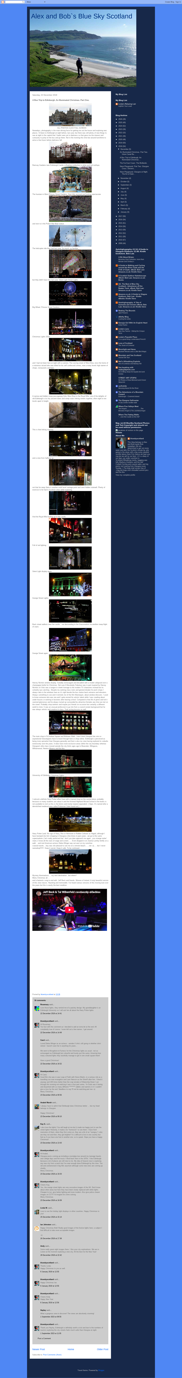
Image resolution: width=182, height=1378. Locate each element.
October (124, 182)
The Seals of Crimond (126, 345)
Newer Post (38, 1349)
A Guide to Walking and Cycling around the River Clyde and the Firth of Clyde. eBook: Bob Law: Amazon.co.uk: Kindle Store (131, 268)
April (123, 202)
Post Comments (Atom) (52, 1355)
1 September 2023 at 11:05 (50, 1333)
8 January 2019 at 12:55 (49, 1272)
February (124, 209)
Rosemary (44, 1005)
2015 (120, 223)
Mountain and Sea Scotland (129, 355)
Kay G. (43, 1124)
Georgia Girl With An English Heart (132, 323)
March (123, 205)
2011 (120, 237)
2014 (120, 226)
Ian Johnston (45, 1225)
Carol (42, 1040)
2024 (120, 126)
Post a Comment (44, 1338)
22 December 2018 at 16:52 (51, 1064)
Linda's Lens (123, 329)
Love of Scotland (125, 343)
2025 (120, 122)
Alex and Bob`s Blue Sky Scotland (81, 16)
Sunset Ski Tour (124, 357)
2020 (120, 139)
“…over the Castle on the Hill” (129, 417)
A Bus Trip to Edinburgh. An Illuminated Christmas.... (130, 159)
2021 (120, 136)
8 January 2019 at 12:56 (49, 1303)
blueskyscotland (47, 1021)
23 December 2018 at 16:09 (51, 1200)
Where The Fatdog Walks (128, 415)
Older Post (102, 1349)
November (125, 178)
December (125, 149)
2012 (120, 233)
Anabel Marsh (46, 1103)
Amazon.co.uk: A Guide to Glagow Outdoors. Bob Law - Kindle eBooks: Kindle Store (132, 296)
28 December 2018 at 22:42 (51, 1255)
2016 (120, 220)
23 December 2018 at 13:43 (51, 1143)
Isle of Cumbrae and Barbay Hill (129, 364)
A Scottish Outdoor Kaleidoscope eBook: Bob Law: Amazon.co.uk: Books (132, 278)
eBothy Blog (123, 317)
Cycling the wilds (124, 319)
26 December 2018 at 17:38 (51, 1238)
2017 (120, 216)
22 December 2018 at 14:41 (51, 1013)
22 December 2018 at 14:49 (51, 1033)
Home (71, 1349)
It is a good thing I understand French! (132, 339)
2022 (120, 133)
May (122, 199)
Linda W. (44, 1208)
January (124, 212)
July (122, 192)
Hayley (43, 1310)
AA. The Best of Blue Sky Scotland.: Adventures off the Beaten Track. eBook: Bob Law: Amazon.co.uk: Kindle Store (131, 287)
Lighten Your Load (125, 106)
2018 (120, 146)
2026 (120, 119)
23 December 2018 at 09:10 (51, 1116)
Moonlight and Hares (127, 349)
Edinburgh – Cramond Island (128, 396)
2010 (120, 240)
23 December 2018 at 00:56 (51, 1095)
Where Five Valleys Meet (128, 406)
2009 (120, 243)
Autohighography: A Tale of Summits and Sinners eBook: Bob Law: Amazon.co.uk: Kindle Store (132, 305)
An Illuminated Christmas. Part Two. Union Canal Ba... (134, 153)
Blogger (101, 1370)
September (125, 185)
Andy (42, 1246)
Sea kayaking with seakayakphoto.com (126, 368)
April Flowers (123, 313)
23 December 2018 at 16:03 (51, 1174)
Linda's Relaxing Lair (127, 104)
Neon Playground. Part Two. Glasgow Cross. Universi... (134, 167)
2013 (120, 230)
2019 (120, 143)
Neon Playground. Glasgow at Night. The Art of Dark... (134, 173)
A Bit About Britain (126, 257)
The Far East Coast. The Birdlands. (133, 163)
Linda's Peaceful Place (127, 337)
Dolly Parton (122, 325)
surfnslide (122, 386)
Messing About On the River (128, 388)
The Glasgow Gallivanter (128, 400)
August (124, 188)
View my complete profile (125, 475)
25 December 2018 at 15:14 (51, 1217)
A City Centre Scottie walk (127, 403)
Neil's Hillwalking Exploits (129, 361)
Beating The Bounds (126, 311)
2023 (120, 129)
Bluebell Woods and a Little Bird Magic (132, 351)
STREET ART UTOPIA (127, 378)
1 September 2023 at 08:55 (50, 1317)
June (123, 195)
